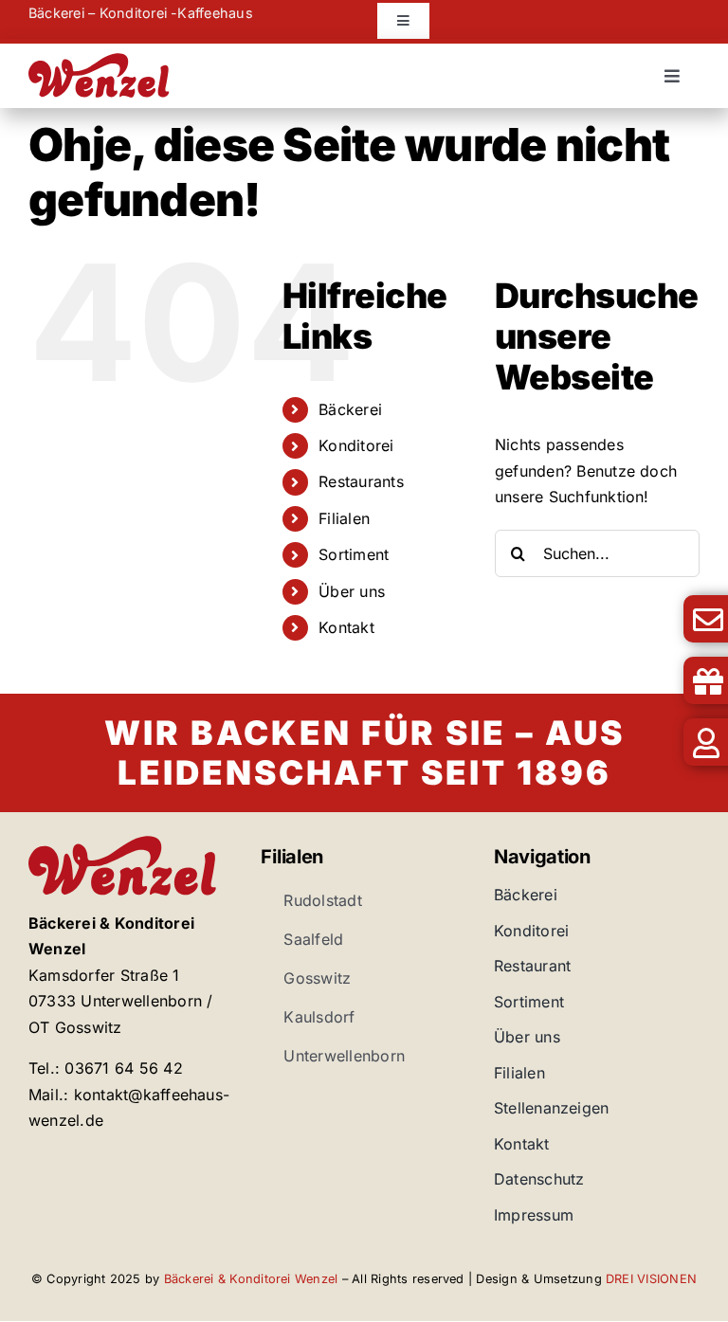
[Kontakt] (657, 619)
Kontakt (346, 627)
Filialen (344, 518)
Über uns (351, 591)
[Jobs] (657, 742)
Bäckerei (350, 409)
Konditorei (355, 445)
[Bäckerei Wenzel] (99, 60)
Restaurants (361, 481)
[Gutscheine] (657, 680)
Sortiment (353, 554)
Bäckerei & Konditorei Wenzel (251, 1279)
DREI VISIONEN (651, 1279)
